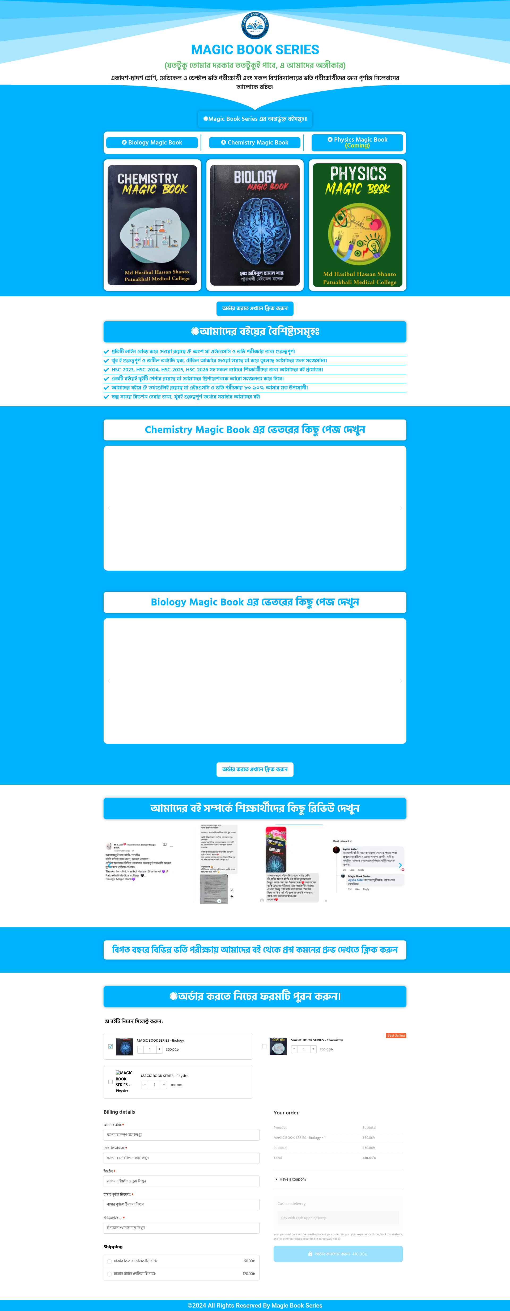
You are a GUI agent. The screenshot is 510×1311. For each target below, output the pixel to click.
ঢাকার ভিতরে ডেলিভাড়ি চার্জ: (185, 1261)
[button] (109, 508)
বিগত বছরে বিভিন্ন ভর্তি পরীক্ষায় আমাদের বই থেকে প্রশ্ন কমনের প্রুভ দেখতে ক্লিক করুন (255, 950)
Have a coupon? (293, 1180)
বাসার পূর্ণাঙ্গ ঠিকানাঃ (119, 1195)
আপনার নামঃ (114, 1125)
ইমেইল (110, 1171)
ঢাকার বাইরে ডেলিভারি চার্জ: (185, 1274)
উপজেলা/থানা (114, 1218)
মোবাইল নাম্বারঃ (115, 1148)
